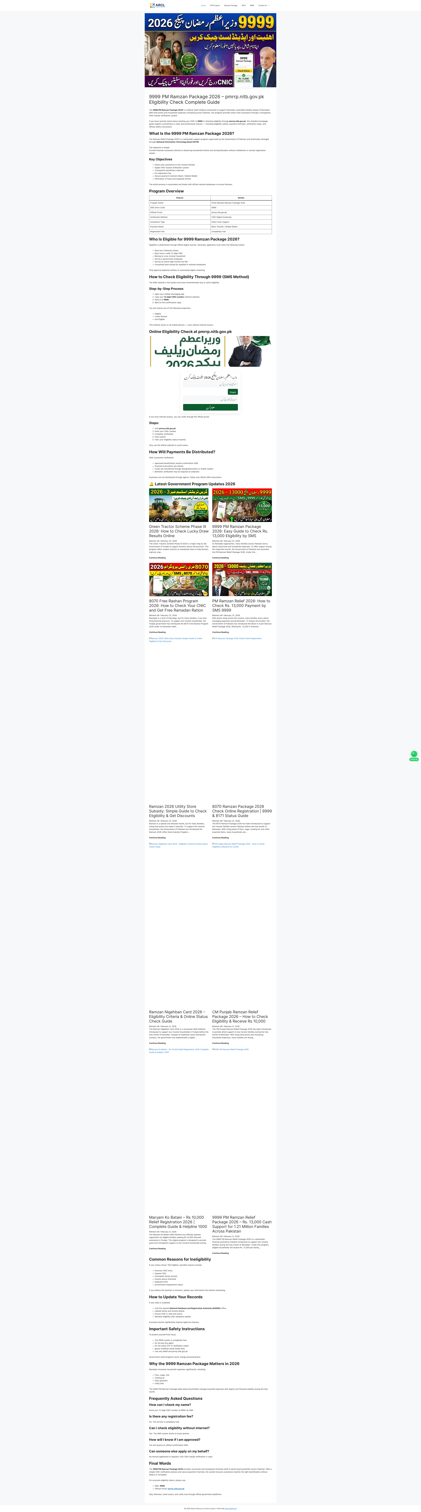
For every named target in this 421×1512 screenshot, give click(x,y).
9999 (252, 5)
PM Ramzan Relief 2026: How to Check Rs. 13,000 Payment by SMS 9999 (241, 605)
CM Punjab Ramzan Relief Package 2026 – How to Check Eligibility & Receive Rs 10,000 (240, 1016)
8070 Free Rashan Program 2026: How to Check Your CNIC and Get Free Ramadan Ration (177, 605)
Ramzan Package (230, 5)
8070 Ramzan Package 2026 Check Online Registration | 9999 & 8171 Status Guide (242, 811)
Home (203, 5)
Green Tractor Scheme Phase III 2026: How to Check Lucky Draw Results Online (179, 531)
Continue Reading (157, 558)
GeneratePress (231, 1508)
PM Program (215, 5)
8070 (244, 5)
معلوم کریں (210, 407)
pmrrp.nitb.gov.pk (176, 1489)
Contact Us (262, 5)
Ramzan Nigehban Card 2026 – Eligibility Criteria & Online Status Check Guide (178, 1016)
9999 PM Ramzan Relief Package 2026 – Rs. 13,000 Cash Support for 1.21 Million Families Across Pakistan (242, 1224)
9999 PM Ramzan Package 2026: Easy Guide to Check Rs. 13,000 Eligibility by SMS (240, 531)
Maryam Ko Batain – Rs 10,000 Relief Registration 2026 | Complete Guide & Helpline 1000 (178, 1222)
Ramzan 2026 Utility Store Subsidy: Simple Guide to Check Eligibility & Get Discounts (178, 811)
